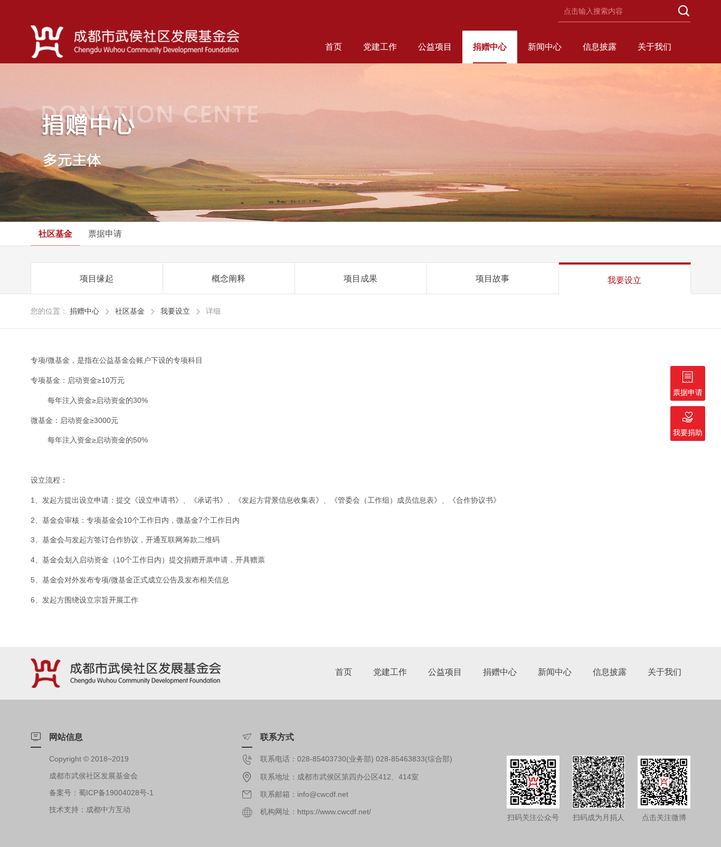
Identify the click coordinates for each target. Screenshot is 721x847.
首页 (333, 46)
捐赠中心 (490, 46)
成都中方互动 (108, 809)
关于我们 (654, 46)
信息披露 (599, 46)
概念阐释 (228, 278)
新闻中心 (545, 46)
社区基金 (55, 233)
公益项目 (435, 46)
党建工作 (380, 46)
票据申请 (105, 233)
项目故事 (492, 278)
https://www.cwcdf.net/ (334, 811)
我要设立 (624, 280)
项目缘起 (96, 278)
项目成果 (360, 278)
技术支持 (64, 809)
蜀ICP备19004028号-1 (116, 792)
